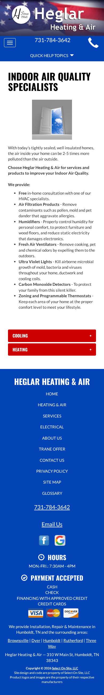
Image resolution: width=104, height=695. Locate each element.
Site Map (52, 482)
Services (52, 415)
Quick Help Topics (50, 55)
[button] (52, 335)
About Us (52, 438)
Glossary (52, 493)
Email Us (52, 524)
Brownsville (18, 640)
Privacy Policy (52, 471)
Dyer (35, 640)
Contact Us (52, 460)
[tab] (52, 335)
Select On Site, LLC (65, 668)
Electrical (52, 426)
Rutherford (73, 640)
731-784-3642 (52, 507)
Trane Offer (52, 449)
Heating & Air (52, 404)
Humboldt (52, 640)
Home (52, 393)
